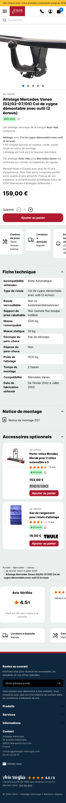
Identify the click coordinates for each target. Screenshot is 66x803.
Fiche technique (19, 271)
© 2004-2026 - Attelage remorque (22, 794)
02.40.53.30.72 (11, 754)
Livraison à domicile (42, 238)
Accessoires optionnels (27, 436)
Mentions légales (53, 794)
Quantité (8, 209)
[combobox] (33, 20)
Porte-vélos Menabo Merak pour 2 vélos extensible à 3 (43, 458)
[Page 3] (33, 86)
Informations (12, 723)
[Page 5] (43, 86)
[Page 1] (23, 86)
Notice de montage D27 (24, 420)
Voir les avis (25, 785)
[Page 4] (38, 86)
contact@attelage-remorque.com (21, 751)
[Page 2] (28, 86)
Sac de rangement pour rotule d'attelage (44, 515)
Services (9, 714)
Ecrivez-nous (15, 763)
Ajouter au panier (33, 217)
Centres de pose (15, 236)
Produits (8, 706)
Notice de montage (22, 411)
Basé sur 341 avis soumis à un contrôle (22, 615)
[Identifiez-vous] (50, 11)
